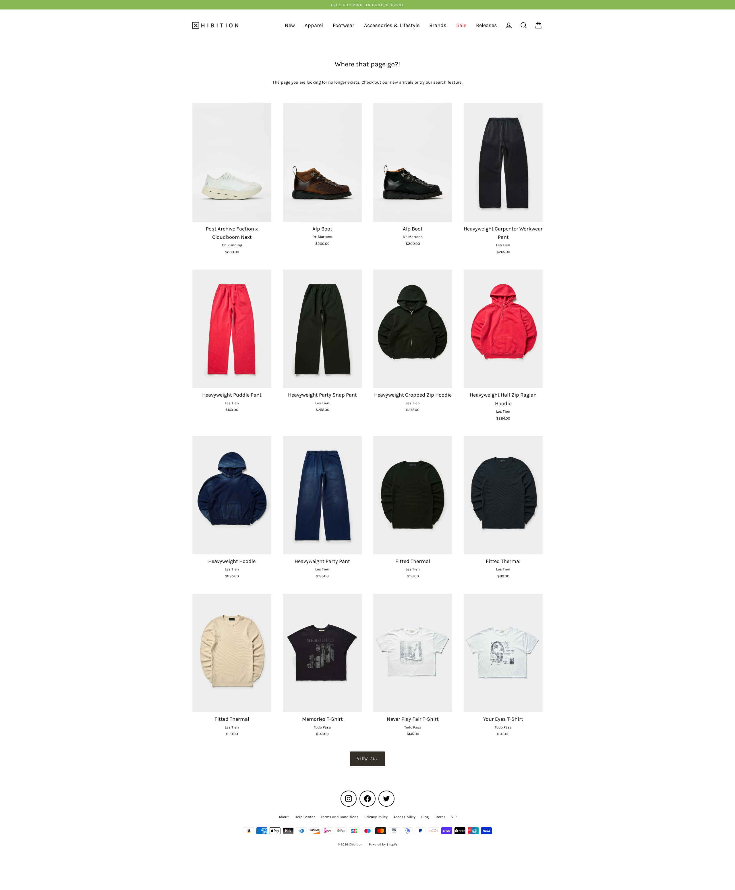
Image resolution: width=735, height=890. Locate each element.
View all (367, 758)
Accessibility (404, 817)
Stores (440, 817)
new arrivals (401, 82)
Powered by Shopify (383, 844)
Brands (437, 25)
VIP (454, 817)
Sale (461, 25)
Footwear (343, 25)
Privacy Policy (376, 817)
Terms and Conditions (340, 817)
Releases (486, 25)
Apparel (314, 25)
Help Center (305, 817)
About (284, 817)
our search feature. (444, 82)
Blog (425, 817)
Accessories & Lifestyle (391, 25)
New (290, 25)
